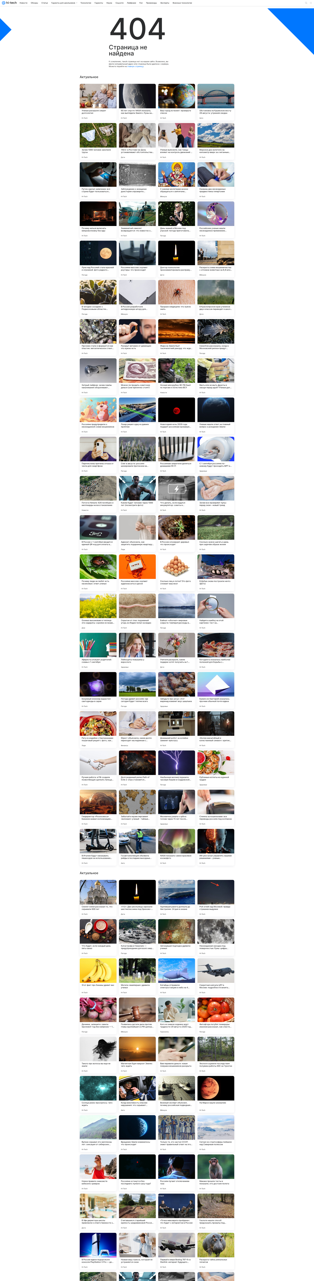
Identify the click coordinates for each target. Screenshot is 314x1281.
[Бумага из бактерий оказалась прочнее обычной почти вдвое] (215, 690)
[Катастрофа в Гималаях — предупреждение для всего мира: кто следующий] (137, 1172)
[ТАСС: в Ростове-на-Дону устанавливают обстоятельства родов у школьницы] (137, 141)
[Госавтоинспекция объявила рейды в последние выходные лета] (137, 847)
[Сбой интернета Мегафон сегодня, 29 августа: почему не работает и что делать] (137, 1043)
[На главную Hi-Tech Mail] (11, 3)
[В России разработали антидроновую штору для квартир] (137, 298)
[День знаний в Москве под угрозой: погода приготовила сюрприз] (176, 219)
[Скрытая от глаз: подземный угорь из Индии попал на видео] (137, 612)
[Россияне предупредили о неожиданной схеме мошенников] (98, 416)
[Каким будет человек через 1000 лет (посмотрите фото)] (137, 494)
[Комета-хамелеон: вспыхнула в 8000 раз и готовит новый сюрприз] (215, 1043)
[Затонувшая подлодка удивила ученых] (176, 1172)
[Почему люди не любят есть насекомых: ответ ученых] (98, 572)
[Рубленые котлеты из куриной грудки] (215, 768)
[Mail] (3, 3)
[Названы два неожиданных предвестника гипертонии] (215, 180)
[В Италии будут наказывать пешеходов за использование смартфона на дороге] (98, 847)
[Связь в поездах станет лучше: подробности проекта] (98, 925)
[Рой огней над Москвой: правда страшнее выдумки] (215, 1133)
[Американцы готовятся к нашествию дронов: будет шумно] (98, 1082)
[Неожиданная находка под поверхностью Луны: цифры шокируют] (215, 1172)
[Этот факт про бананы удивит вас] (98, 1212)
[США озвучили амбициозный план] (137, 1082)
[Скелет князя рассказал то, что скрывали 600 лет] (98, 1133)
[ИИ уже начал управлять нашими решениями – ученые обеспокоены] (215, 847)
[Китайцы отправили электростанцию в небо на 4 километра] (176, 1212)
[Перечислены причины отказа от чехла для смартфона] (98, 455)
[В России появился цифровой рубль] (215, 965)
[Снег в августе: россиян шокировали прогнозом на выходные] (137, 455)
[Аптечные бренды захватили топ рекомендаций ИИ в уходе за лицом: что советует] (137, 886)
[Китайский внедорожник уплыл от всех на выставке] (215, 886)
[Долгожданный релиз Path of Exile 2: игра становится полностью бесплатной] (137, 768)
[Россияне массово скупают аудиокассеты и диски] (137, 572)
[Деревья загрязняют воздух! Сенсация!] (176, 925)
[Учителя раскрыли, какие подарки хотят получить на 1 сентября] (176, 651)
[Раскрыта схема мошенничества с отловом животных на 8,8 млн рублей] (215, 259)
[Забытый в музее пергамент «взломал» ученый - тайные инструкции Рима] (137, 808)
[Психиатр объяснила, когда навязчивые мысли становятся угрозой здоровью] (137, 1004)
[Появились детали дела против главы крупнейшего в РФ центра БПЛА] (137, 1251)
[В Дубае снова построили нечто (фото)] (215, 572)
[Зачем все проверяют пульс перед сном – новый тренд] (215, 494)
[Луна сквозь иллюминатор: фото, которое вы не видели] (215, 925)
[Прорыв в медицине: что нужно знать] (176, 298)
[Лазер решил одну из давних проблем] (137, 416)
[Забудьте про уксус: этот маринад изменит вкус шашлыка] (176, 690)
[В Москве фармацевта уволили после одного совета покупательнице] (98, 965)
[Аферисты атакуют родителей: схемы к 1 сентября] (98, 651)
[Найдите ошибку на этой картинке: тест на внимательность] (215, 612)
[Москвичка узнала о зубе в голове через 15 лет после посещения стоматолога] (176, 808)
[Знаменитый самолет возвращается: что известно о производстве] (137, 219)
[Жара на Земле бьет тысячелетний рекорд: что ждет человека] (176, 337)
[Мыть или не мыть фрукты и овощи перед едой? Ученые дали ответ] (215, 376)
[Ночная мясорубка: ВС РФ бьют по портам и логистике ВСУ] (176, 376)
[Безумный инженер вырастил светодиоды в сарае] (98, 690)
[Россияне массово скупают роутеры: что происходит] (137, 259)
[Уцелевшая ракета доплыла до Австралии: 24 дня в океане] (176, 1133)
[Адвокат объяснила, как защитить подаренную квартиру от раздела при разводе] (137, 533)
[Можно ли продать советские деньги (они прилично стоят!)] (137, 376)
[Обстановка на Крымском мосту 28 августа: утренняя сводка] (215, 102)
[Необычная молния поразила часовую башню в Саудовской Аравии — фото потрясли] (176, 768)
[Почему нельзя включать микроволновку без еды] (98, 219)
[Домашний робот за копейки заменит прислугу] (176, 729)
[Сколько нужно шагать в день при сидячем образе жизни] (215, 533)
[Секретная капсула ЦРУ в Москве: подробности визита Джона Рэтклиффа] (215, 1212)
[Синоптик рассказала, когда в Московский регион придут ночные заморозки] (215, 337)
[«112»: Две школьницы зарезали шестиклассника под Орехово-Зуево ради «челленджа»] (137, 1133)
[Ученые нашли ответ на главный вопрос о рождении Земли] (215, 416)
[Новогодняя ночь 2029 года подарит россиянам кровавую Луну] (176, 416)
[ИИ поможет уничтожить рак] (98, 1004)
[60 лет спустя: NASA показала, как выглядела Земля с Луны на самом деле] (137, 102)
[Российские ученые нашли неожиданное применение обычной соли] (215, 219)
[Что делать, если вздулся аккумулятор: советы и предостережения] (176, 494)
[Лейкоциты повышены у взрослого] (137, 651)
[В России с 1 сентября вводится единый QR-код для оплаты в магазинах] (98, 533)
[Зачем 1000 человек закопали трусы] (98, 141)
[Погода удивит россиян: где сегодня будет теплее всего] (137, 690)
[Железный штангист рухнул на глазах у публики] (137, 925)
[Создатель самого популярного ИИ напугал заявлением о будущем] (98, 886)
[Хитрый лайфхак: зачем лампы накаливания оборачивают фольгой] (98, 376)
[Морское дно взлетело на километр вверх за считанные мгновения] (215, 141)
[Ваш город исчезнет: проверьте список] (176, 102)
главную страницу (135, 66)
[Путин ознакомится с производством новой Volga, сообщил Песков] (137, 965)
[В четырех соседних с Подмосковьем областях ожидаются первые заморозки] (98, 298)
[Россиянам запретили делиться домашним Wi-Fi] (176, 455)
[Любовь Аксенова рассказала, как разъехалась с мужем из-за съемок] (215, 1082)
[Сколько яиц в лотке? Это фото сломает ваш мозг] (176, 572)
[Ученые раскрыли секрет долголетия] (98, 102)
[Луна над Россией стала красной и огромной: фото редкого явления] (98, 259)
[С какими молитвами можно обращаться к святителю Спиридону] (176, 180)
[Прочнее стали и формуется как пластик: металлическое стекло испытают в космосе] (98, 337)
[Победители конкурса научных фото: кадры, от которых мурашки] (176, 1043)
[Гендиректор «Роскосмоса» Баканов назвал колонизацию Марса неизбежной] (98, 808)
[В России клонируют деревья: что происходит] (176, 533)
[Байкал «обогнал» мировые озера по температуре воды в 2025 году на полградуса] (176, 612)
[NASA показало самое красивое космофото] (176, 847)
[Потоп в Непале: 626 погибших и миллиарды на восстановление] (98, 494)
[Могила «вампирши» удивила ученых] (137, 1212)
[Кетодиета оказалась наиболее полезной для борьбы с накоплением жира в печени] (215, 651)
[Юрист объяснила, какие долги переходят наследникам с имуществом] (137, 729)
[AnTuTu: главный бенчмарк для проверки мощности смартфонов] (176, 1004)
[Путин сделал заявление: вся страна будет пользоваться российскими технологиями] (98, 180)
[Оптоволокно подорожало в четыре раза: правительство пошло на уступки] (215, 1004)
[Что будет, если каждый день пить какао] (98, 1172)
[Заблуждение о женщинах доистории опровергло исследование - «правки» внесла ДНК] (137, 180)
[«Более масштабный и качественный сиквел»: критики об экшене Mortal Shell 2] (215, 729)
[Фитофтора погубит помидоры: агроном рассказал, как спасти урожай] (215, 1251)
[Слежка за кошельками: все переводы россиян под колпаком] (215, 808)
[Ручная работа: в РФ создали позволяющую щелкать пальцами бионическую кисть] (98, 768)
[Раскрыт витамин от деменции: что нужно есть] (137, 337)
